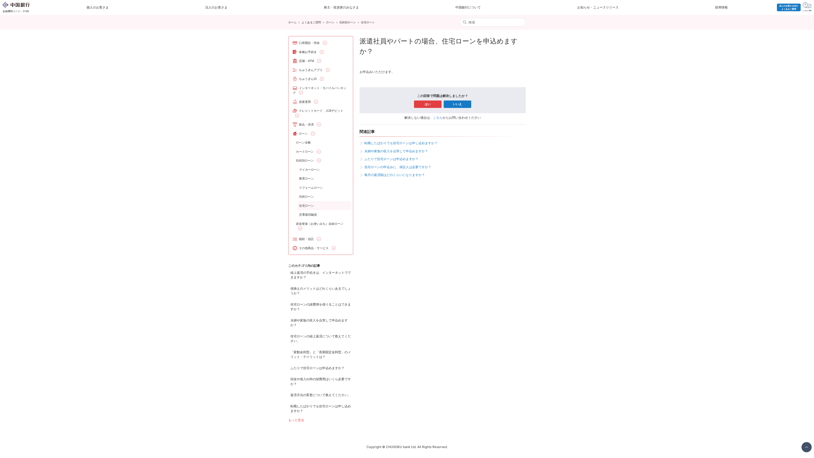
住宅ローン (368, 22)
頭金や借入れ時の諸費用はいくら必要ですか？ (320, 381)
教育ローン (306, 178)
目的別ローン (347, 22)
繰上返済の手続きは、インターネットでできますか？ (320, 275)
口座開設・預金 (309, 43)
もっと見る (296, 420)
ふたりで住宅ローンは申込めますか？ (317, 368)
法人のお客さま (216, 7)
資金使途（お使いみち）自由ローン (319, 223)
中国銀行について (468, 7)
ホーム (292, 22)
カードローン (305, 151)
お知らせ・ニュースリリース (598, 7)
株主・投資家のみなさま (341, 7)
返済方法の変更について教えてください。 (320, 395)
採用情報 (721, 7)
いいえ (457, 104)
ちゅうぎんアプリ (311, 70)
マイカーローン (309, 169)
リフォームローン (311, 187)
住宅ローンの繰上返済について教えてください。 (320, 338)
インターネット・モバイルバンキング (319, 90)
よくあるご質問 (311, 22)
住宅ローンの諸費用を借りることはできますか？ (320, 306)
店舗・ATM (306, 61)
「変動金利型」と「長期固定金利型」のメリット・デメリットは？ (320, 354)
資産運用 (305, 101)
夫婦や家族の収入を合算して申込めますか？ (319, 322)
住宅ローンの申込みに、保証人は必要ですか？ (397, 167)
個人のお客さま (97, 7)
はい (428, 104)
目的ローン (306, 196)
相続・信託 (306, 239)
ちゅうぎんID (308, 79)
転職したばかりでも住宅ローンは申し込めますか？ (320, 408)
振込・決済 (306, 124)
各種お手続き (308, 52)
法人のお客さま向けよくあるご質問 (788, 7)
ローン (330, 22)
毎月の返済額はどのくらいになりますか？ (394, 175)
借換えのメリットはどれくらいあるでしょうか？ (320, 290)
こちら (438, 118)
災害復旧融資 (308, 214)
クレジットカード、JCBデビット (321, 110)
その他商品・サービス (314, 248)
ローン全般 (303, 142)
